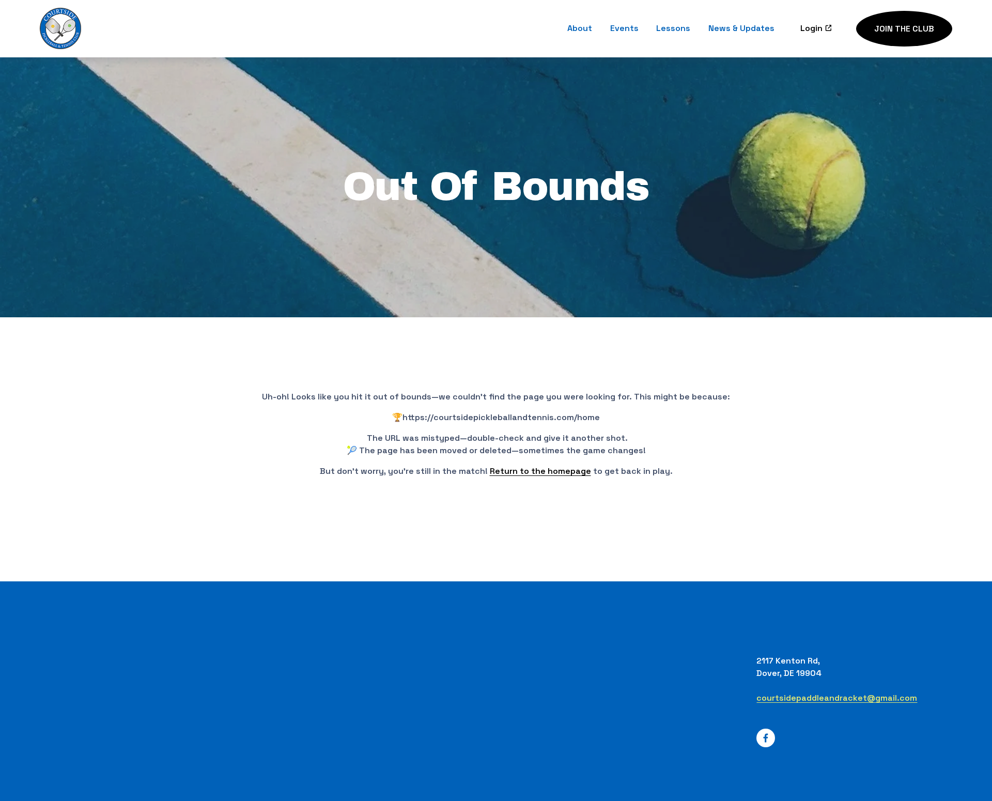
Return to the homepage (540, 471)
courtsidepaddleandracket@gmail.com (836, 697)
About (579, 29)
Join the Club (904, 28)
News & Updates (741, 29)
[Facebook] (765, 738)
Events (624, 29)
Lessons (673, 29)
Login (811, 29)
